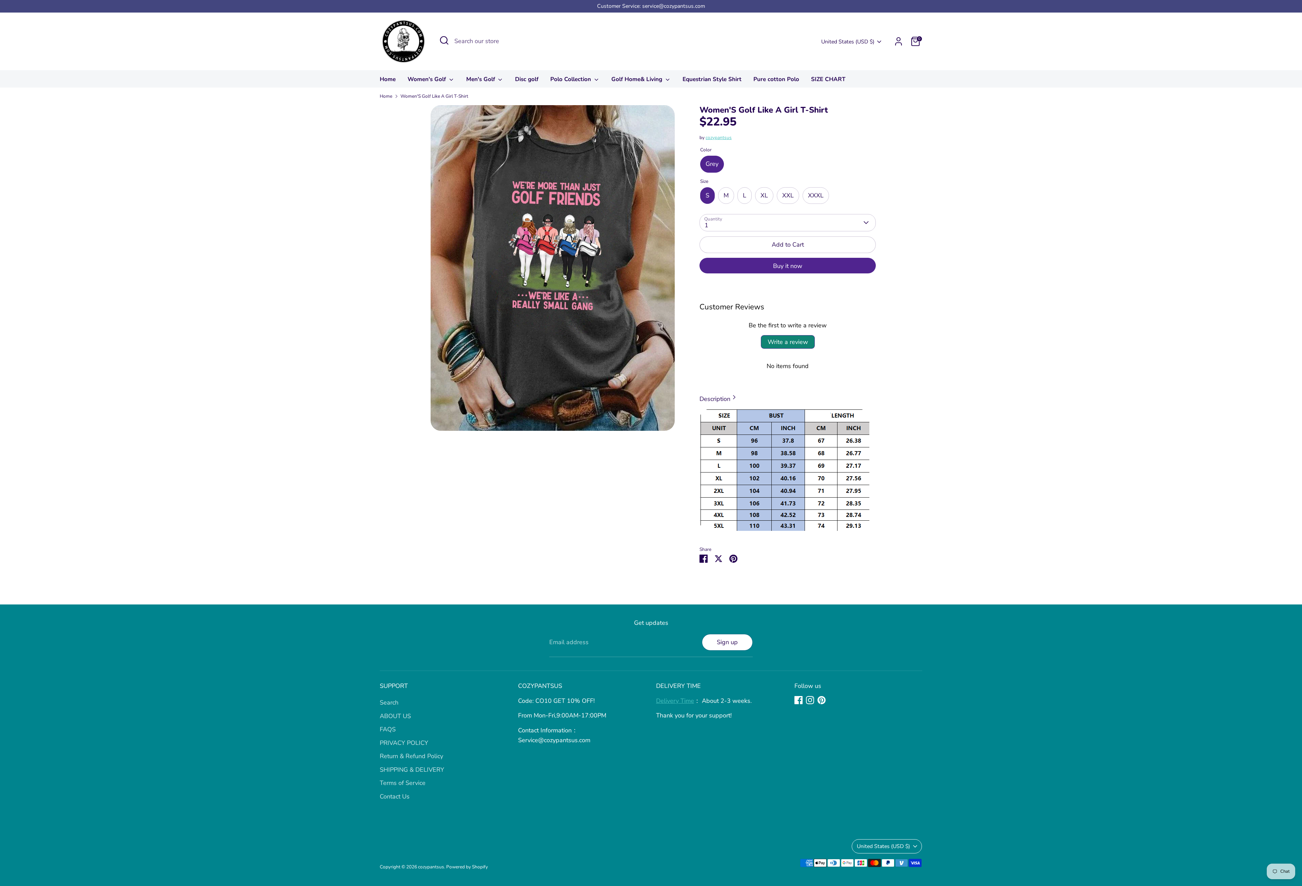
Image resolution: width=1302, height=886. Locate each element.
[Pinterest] (821, 700)
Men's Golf (481, 79)
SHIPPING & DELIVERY (412, 770)
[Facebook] (798, 700)
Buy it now (787, 266)
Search (389, 702)
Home (388, 79)
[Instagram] (810, 700)
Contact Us (395, 796)
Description (714, 399)
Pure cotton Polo (776, 79)
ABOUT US (395, 716)
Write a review (788, 342)
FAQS (388, 729)
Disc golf (526, 79)
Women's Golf (428, 79)
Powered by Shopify (467, 867)
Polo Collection (571, 79)
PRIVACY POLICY (404, 743)
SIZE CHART (828, 79)
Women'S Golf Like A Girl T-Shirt (434, 96)
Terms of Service (403, 783)
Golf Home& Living (637, 79)
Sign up (727, 642)
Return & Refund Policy (411, 756)
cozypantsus (719, 137)
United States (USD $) (847, 41)
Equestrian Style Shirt (712, 79)
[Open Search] (444, 40)
